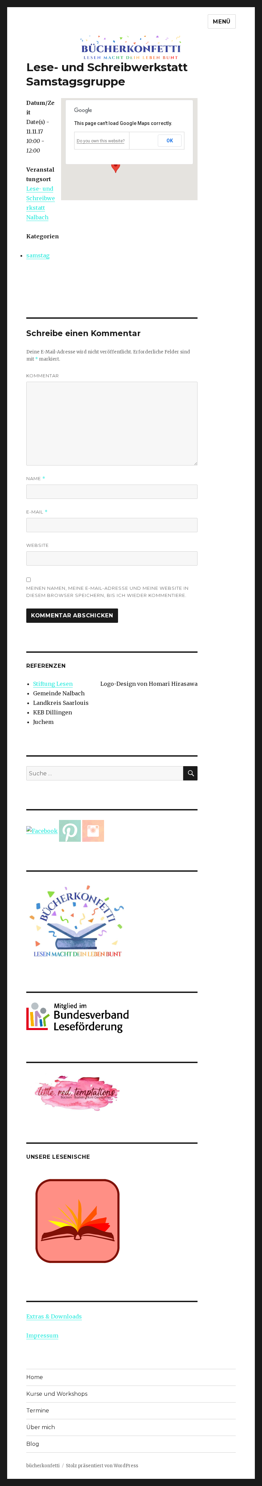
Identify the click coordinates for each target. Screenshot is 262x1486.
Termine (37, 1410)
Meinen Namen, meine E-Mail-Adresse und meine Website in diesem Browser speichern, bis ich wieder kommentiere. (107, 591)
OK (169, 140)
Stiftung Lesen (53, 683)
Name (35, 478)
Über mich (40, 1427)
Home (34, 1377)
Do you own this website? (101, 141)
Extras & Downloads (54, 1316)
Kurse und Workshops (56, 1394)
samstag (37, 255)
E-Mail (37, 512)
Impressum (42, 1335)
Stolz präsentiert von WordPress (102, 1466)
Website (37, 545)
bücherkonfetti (43, 1466)
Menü (222, 21)
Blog (32, 1444)
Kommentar (42, 375)
